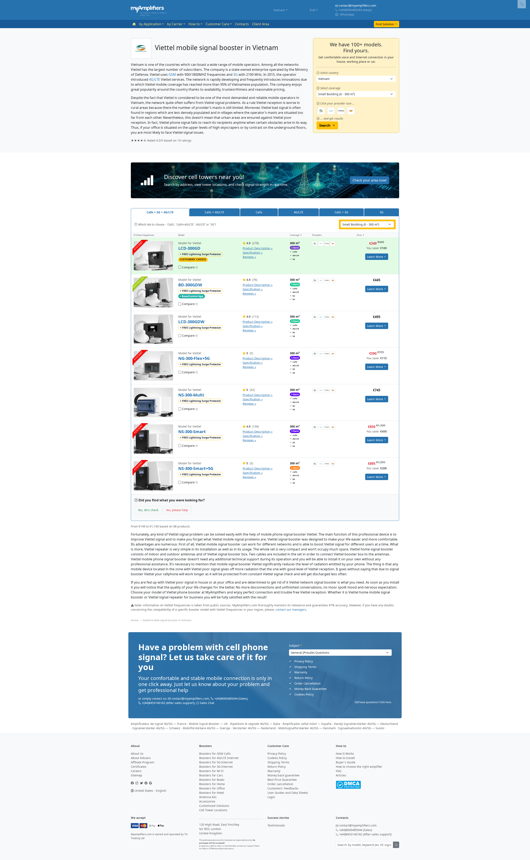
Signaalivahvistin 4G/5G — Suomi (361, 728)
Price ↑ (360, 235)
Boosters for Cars (211, 775)
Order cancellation (280, 784)
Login (271, 797)
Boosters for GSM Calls (215, 754)
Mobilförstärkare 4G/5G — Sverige (206, 728)
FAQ (338, 771)
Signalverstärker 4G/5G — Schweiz (156, 728)
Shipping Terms (305, 667)
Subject (295, 645)
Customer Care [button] (217, 24)
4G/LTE (154, 79)
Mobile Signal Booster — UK (208, 724)
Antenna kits (208, 797)
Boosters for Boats (211, 780)
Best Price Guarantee (282, 780)
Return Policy (303, 678)
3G (235, 74)
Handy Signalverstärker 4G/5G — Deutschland (366, 724)
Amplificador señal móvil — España (307, 724)
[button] (265, 180)
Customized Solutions (214, 806)
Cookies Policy (304, 694)
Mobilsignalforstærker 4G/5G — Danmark (307, 728)
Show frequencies (145, 235)
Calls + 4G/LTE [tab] (214, 212)
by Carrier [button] (175, 24)
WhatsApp (346, 14)
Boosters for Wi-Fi (211, 771)
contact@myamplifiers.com (357, 5)
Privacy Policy (303, 661)
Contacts (242, 24)
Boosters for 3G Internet (216, 767)
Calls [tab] (259, 212)
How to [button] (194, 24)
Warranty (300, 672)
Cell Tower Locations (213, 810)
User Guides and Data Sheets (287, 793)
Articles (341, 775)
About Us (137, 754)
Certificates (138, 767)
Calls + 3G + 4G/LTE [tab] (160, 212)
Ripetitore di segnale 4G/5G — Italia (255, 724)
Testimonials (276, 825)
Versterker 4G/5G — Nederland (254, 728)
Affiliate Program (142, 762)
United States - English (150, 791)
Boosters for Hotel (211, 793)
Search (324, 125)
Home (134, 620)
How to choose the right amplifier (359, 767)
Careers (136, 771)
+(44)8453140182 (153, 703)
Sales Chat (207, 703)
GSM (172, 74)
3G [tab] (381, 212)
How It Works (345, 754)
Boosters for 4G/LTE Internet (218, 758)
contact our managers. (291, 609)
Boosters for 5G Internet (216, 762)
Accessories (207, 801)
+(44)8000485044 (350, 10)
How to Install (345, 758)
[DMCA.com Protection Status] (348, 785)
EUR (312, 10)
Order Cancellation (307, 683)
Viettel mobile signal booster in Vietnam (167, 620)
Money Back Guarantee (310, 689)
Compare (188, 267)
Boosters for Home (212, 784)
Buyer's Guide (345, 762)
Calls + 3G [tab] (341, 212)
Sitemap (136, 775)
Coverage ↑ (296, 235)
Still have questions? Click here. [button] (373, 702)
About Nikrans (141, 758)
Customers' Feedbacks (282, 788)
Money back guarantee (283, 775)
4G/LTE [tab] (298, 212)
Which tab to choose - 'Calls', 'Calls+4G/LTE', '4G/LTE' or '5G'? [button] (176, 224)
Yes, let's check (148, 510)
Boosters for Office (212, 788)
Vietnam (279, 10)
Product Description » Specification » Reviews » (257, 252)
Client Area (260, 24)
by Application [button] (150, 24)
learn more (375, 257)
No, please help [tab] (177, 510)
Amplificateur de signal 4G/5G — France (158, 724)
